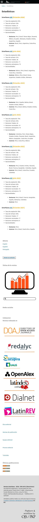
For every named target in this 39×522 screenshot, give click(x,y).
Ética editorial (7, 424)
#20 (11, 17)
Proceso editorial (8, 447)
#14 (11, 208)
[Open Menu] (2, 2)
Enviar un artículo (9, 257)
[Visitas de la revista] (19, 300)
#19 (11, 51)
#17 (11, 115)
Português (6, 249)
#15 (11, 178)
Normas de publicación (10, 432)
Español (5, 247)
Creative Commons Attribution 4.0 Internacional (18, 500)
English (5, 244)
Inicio (3, 6)
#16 (11, 146)
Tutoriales (6, 455)
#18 (11, 83)
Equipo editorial (7, 440)
